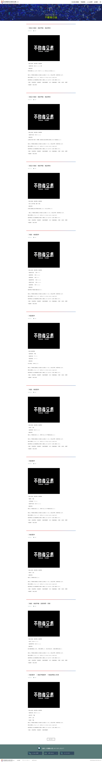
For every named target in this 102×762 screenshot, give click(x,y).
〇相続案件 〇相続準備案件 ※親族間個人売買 (43, 675)
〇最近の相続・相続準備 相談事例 (39, 28)
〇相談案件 (31, 315)
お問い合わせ (34, 760)
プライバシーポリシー (26, 760)
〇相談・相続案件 (33, 234)
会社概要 (18, 760)
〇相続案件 (31, 461)
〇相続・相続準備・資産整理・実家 (39, 603)
